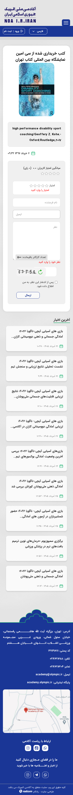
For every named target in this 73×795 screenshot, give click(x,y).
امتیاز (53, 186)
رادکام (36, 791)
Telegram (36, 775)
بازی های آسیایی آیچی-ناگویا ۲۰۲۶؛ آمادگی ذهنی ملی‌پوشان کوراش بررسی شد (37, 484)
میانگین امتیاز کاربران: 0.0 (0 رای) (41, 168)
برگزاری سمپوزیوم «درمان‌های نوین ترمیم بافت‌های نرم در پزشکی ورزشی (37, 544)
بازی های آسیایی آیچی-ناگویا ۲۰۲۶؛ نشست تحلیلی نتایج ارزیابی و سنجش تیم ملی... (37, 366)
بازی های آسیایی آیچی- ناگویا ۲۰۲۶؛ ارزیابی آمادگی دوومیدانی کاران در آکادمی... (37, 424)
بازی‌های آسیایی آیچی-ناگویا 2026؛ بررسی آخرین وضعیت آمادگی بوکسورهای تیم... (37, 454)
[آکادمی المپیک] (36, 14)
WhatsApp (45, 775)
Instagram (28, 775)
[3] (39, 186)
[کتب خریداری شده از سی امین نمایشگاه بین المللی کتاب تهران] (36, 89)
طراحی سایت (47, 791)
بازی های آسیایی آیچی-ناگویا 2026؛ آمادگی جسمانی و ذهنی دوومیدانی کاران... (37, 334)
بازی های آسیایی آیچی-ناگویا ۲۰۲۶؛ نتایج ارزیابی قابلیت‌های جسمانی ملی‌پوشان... (37, 394)
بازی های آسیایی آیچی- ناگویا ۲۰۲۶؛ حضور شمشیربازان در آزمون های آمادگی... (36, 514)
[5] (46, 186)
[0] (42, 173)
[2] (35, 186)
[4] (43, 186)
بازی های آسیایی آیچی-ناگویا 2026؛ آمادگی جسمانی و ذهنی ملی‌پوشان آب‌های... (41, 576)
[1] (31, 186)
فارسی (39, 31)
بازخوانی (40, 271)
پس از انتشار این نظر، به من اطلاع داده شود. (38, 284)
